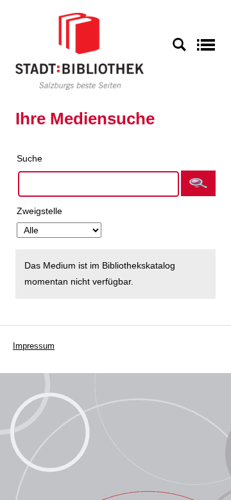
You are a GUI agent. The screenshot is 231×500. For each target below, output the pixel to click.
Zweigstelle (39, 211)
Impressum (34, 346)
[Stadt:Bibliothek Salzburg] (79, 51)
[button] (198, 183)
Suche (29, 158)
